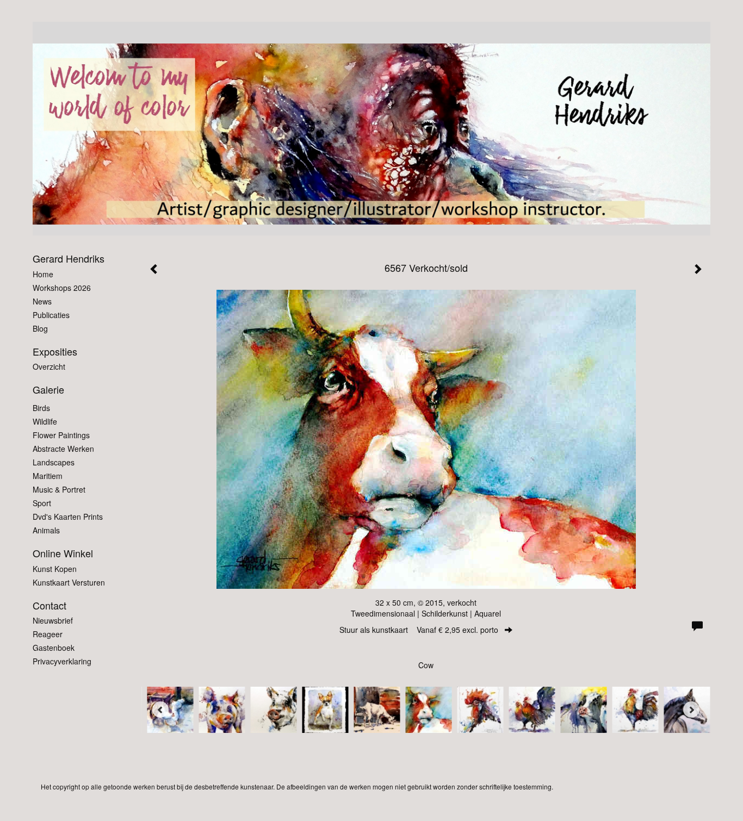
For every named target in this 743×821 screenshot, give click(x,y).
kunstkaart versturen (69, 582)
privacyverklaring (62, 661)
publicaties (51, 314)
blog (40, 328)
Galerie (48, 389)
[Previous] (160, 709)
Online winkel (63, 553)
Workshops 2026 (62, 287)
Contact (49, 605)
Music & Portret (59, 489)
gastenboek (54, 647)
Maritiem (48, 475)
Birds (41, 407)
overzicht (49, 366)
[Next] (691, 709)
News (42, 301)
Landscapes (54, 462)
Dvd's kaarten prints (68, 516)
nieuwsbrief (53, 620)
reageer (48, 634)
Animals (46, 530)
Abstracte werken (63, 448)
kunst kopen (55, 568)
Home (43, 274)
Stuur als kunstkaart (418, 629)
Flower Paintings (61, 435)
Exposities (55, 351)
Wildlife (45, 421)
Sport (42, 502)
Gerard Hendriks (68, 258)
